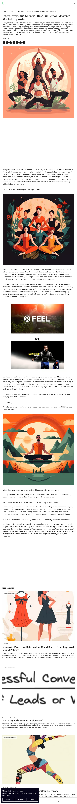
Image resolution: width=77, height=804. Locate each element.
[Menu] (74, 3)
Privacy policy (13, 793)
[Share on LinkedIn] (17, 42)
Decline (31, 800)
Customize (20, 800)
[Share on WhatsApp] (23, 42)
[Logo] (3, 3)
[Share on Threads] (14, 42)
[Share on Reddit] (20, 42)
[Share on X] (10, 42)
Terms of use (25, 793)
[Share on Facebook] (7, 42)
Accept (8, 800)
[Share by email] (4, 42)
